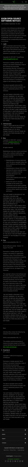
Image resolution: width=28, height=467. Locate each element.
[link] (13, 2)
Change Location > (18, 456)
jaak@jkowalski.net (13, 142)
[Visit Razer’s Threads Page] (10, 461)
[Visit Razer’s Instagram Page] (8, 461)
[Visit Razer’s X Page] (13, 461)
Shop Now (21, 8)
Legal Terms (6, 450)
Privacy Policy (13, 450)
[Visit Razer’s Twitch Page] (20, 461)
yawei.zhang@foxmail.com (10, 59)
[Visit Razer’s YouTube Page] (15, 461)
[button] (2, 2)
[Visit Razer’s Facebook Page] (6, 461)
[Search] (22, 2)
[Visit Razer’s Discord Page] (22, 461)
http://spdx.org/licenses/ (10, 347)
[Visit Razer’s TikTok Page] (18, 461)
